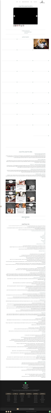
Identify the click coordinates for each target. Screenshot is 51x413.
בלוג (19, 1)
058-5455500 (25, 386)
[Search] (18, 409)
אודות (17, 1)
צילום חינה (22, 398)
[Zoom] (25, 16)
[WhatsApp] (25, 383)
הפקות (31, 1)
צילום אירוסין (22, 399)
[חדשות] (1, 206)
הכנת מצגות (15, 398)
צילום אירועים (35, 1)
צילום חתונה (29, 395)
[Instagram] (8, 411)
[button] (14, 16)
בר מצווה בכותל (35, 398)
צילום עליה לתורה (22, 395)
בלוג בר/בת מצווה (36, 402)
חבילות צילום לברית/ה (42, 399)
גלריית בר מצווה (35, 399)
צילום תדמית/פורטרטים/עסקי (25, 1)
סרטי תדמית (8, 398)
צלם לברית (42, 395)
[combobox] (26, 409)
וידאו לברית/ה (42, 398)
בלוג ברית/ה (42, 402)
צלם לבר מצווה (35, 395)
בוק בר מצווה (15, 395)
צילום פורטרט (8, 395)
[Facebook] (10, 411)
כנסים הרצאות (8, 399)
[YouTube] (6, 411)
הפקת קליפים (15, 399)
